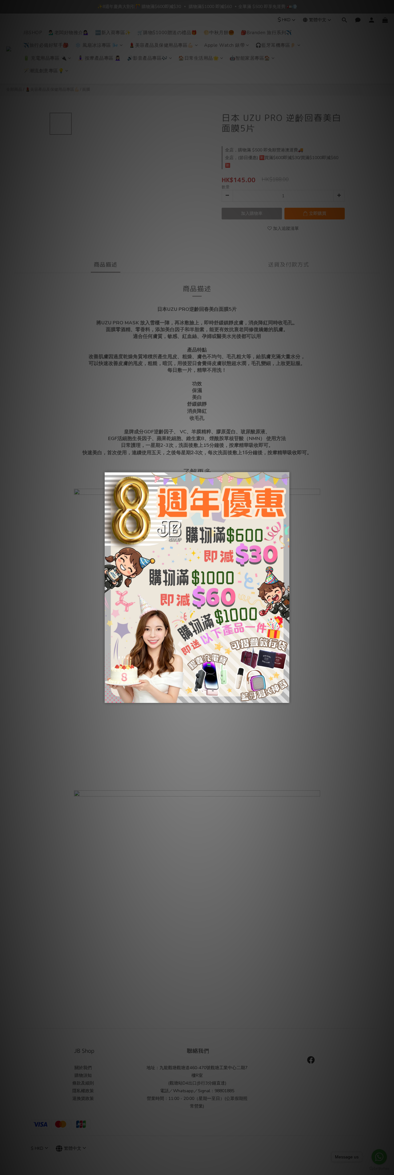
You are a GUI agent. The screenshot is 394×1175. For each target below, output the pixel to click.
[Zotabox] (285, 697)
